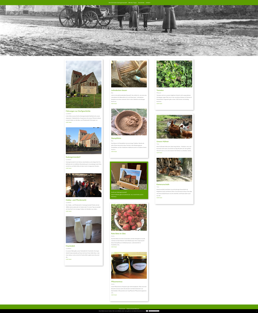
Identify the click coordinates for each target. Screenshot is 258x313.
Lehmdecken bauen (119, 90)
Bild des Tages (132, 2)
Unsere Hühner (163, 141)
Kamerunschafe (163, 184)
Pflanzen (159, 93)
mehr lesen (68, 122)
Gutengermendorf (73, 157)
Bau (112, 93)
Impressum (122, 308)
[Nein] (256, 311)
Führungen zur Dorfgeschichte (78, 111)
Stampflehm (116, 138)
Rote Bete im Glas (118, 233)
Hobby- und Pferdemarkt (76, 200)
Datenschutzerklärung (133, 308)
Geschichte (141, 2)
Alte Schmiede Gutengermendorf (118, 2)
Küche (112, 236)
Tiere (158, 144)
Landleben (68, 113)
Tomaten (160, 90)
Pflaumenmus (116, 281)
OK (147, 310)
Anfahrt (148, 2)
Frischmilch (70, 246)
